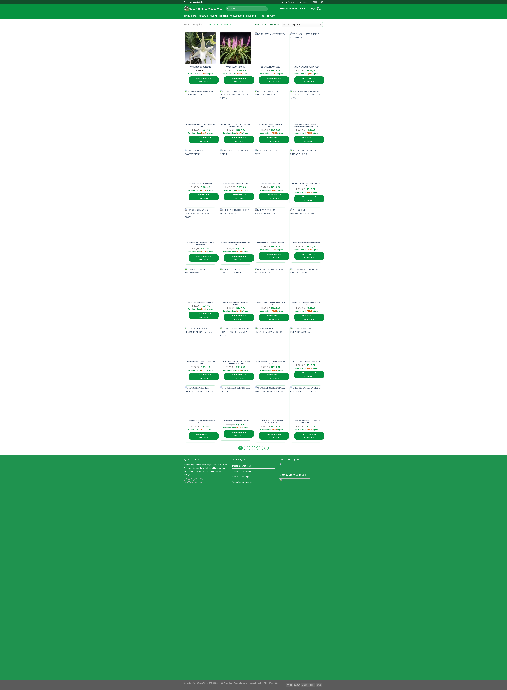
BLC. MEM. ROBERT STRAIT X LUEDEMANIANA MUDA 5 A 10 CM (306, 125)
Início (187, 24)
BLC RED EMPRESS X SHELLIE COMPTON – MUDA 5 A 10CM (235, 125)
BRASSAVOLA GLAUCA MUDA (270, 184)
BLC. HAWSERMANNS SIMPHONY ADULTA (271, 125)
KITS (262, 16)
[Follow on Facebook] (186, 480)
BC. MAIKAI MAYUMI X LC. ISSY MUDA (306, 67)
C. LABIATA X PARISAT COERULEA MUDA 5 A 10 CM (200, 422)
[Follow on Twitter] (196, 480)
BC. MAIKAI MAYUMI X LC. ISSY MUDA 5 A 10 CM (200, 125)
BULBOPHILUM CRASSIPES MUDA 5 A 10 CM (235, 244)
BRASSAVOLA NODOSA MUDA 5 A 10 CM (306, 185)
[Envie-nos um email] (201, 480)
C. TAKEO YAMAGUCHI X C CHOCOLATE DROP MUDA (306, 422)
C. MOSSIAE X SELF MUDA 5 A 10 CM (235, 421)
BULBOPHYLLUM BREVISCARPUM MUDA (306, 243)
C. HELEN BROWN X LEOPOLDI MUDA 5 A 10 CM (200, 362)
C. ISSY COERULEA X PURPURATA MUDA (306, 362)
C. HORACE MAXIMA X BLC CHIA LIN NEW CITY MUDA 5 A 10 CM (235, 362)
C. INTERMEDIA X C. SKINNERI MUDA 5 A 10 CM (270, 362)
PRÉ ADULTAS (237, 16)
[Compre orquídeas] (203, 8)
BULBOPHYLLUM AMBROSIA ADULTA (270, 243)
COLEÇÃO (251, 16)
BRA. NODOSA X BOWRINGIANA (200, 184)
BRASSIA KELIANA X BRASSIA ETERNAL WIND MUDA (200, 244)
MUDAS (214, 16)
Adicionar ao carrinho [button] (203, 80)
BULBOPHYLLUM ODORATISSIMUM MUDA (235, 303)
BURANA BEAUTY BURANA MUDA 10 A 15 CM (271, 303)
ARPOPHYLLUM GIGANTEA (235, 67)
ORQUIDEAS (190, 16)
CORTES (223, 16)
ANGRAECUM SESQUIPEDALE (200, 67)
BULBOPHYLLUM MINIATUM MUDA (200, 302)
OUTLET (270, 16)
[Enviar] (265, 8)
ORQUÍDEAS (199, 24)
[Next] (266, 448)
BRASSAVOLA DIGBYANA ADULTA (235, 184)
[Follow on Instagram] (191, 480)
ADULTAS (203, 16)
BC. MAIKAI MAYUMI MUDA (270, 67)
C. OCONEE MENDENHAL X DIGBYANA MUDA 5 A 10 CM (271, 422)
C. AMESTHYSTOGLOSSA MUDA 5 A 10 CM (306, 303)
